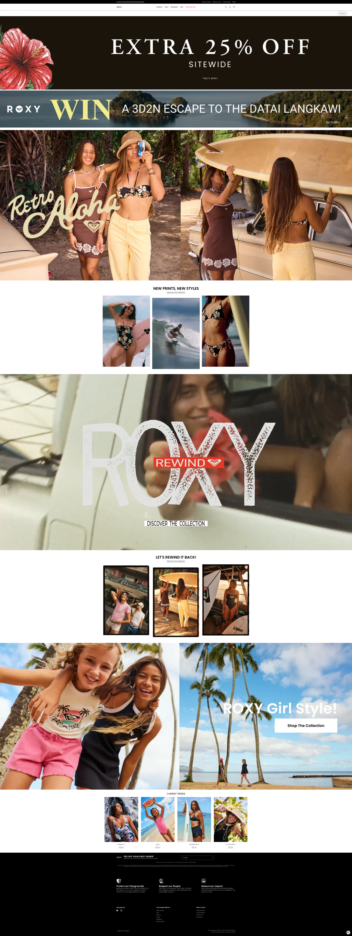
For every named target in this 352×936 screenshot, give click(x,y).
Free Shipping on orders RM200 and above (17, 13)
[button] (159, 7)
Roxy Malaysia (220, 932)
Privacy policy (212, 930)
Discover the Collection (176, 292)
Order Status (160, 910)
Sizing (158, 917)
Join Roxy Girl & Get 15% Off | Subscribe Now (130, 2)
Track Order (227, 2)
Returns (158, 915)
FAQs (234, 2)
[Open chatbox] (348, 932)
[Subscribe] (212, 858)
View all (121, 847)
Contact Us (199, 915)
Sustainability (200, 912)
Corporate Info (200, 910)
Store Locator (206, 2)
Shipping (159, 919)
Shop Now (342, 13)
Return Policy (217, 2)
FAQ (157, 912)
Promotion (199, 917)
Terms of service (221, 930)
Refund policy (231, 930)
